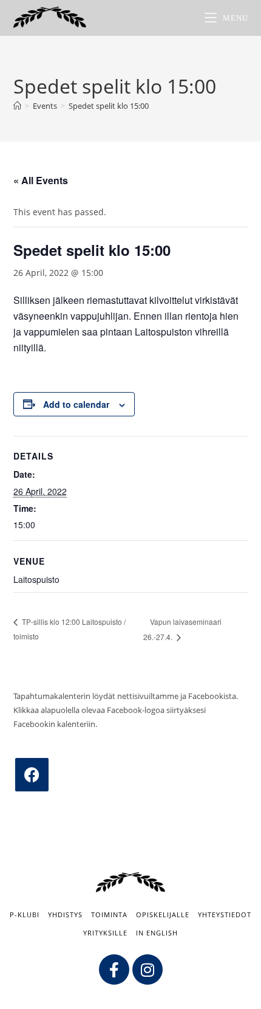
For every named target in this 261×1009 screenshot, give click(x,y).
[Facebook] (32, 774)
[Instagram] (147, 969)
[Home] (17, 105)
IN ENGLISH (157, 932)
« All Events (40, 180)
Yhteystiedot (224, 914)
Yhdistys (65, 914)
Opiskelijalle (162, 914)
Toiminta (109, 914)
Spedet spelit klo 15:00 (109, 105)
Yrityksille (105, 932)
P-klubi (24, 914)
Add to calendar (76, 404)
